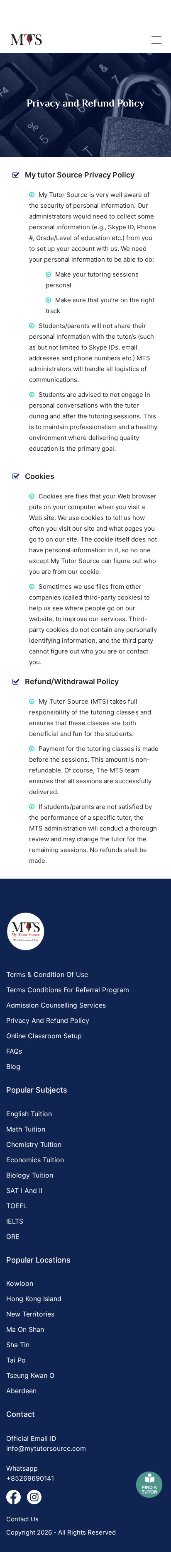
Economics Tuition (35, 1160)
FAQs (14, 1051)
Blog (13, 1066)
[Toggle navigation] (156, 40)
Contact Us (22, 1519)
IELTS (14, 1221)
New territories (30, 1314)
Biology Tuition (29, 1175)
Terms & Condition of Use (47, 974)
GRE (13, 1236)
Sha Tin (17, 1345)
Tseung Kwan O (30, 1375)
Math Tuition (25, 1129)
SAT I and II (24, 1190)
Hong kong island (33, 1299)
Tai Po (16, 1360)
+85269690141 (30, 1478)
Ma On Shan (25, 1329)
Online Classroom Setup (44, 1036)
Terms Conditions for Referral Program (67, 990)
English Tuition (29, 1114)
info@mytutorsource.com (46, 1448)
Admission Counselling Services (56, 1005)
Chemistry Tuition (33, 1144)
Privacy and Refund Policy (47, 1020)
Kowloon (19, 1283)
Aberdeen (21, 1391)
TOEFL (16, 1206)
